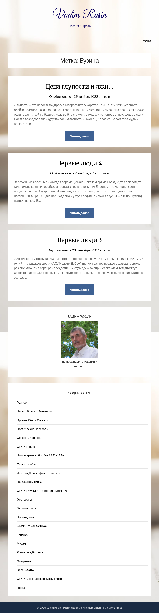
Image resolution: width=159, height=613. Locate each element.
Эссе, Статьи (25, 570)
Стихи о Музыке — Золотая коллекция (42, 490)
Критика (22, 534)
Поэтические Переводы (32, 429)
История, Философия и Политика (38, 473)
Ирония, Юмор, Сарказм (32, 420)
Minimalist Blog (92, 607)
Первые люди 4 (79, 163)
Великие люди (26, 508)
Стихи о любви (26, 464)
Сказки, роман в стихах (32, 526)
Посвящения (25, 517)
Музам (21, 543)
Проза (21, 587)
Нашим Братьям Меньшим (34, 411)
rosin (106, 96)
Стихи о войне (26, 446)
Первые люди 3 (79, 240)
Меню (147, 41)
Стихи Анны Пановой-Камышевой (39, 578)
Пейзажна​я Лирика (29, 481)
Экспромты (24, 499)
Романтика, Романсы (30, 552)
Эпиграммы (24, 561)
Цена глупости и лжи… (79, 86)
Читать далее (79, 136)
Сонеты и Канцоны (29, 437)
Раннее (22, 402)
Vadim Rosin (79, 15)
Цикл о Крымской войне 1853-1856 (40, 455)
